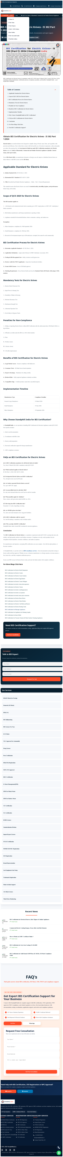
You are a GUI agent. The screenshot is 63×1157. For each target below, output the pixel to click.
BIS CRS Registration (22, 1119)
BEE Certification (21, 1124)
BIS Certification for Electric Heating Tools (15, 606)
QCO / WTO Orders (14, 29)
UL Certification (21, 1137)
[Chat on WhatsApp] (59, 1153)
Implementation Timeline (15, 112)
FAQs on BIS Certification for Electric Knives (21, 118)
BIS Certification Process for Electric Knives (20, 99)
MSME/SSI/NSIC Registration (41, 1127)
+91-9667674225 (39, 1135)
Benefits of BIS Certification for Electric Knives (21, 109)
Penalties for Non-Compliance (16, 105)
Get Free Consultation (13, 634)
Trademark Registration (40, 1119)
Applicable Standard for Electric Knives (19, 93)
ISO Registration (38, 1129)
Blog (52, 41)
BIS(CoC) (4, 1124)
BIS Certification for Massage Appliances (15, 609)
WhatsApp (31, 1023)
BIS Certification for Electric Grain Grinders (16, 575)
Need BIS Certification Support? (17, 127)
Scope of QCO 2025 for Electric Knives (19, 96)
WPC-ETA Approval (22, 1122)
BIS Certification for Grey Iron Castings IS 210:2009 (23, 945)
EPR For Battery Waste (23, 1132)
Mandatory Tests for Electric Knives (18, 102)
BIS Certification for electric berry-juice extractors (17, 595)
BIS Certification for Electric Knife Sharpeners (16, 570)
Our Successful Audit (14, 35)
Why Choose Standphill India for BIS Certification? (22, 115)
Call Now (12, 1023)
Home (3, 41)
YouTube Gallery (13, 39)
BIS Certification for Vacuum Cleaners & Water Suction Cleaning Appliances (23, 618)
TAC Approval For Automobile (9, 1134)
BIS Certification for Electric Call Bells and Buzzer (17, 604)
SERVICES (33, 41)
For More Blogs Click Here (16, 124)
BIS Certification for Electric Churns (14, 587)
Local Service (43, 41)
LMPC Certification (6, 1137)
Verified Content (14, 921)
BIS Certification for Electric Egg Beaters (15, 578)
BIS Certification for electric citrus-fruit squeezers (17, 584)
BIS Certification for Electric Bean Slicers (15, 598)
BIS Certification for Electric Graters (14, 573)
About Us (11, 15)
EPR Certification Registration (24, 1127)
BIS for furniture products (8, 1127)
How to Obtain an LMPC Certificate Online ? (21, 936)
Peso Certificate (5, 1132)
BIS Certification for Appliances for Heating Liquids (17, 612)
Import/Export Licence (40, 1122)
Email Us (9, 1091)
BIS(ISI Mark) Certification (8, 1119)
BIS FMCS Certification (7, 1122)
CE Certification (21, 1134)
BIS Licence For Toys (7, 1129)
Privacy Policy (49, 1152)
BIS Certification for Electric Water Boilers (15, 601)
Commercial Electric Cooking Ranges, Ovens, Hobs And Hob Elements (28, 928)
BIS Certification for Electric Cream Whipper (16, 581)
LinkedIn (25, 1091)
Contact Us (5, 44)
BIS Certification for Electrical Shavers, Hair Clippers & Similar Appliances (29, 919)
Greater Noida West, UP (40, 1140)
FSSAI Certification (39, 1124)
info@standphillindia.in (39, 1137)
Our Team (11, 22)
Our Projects (12, 25)
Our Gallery (12, 32)
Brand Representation (39, 1132)
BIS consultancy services (30, 551)
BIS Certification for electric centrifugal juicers (16, 590)
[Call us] (59, 1147)
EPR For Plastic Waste (22, 1129)
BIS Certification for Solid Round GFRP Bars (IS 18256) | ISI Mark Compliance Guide (31, 954)
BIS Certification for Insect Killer (13, 615)
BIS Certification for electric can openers (15, 592)
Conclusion (12, 121)
